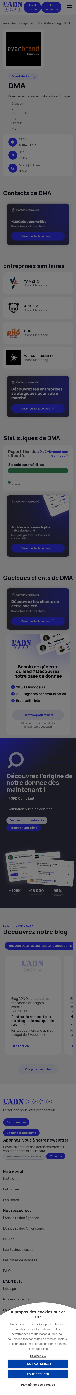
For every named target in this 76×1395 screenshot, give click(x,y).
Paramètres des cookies (38, 1384)
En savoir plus (38, 1355)
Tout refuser (38, 1374)
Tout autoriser (38, 1363)
